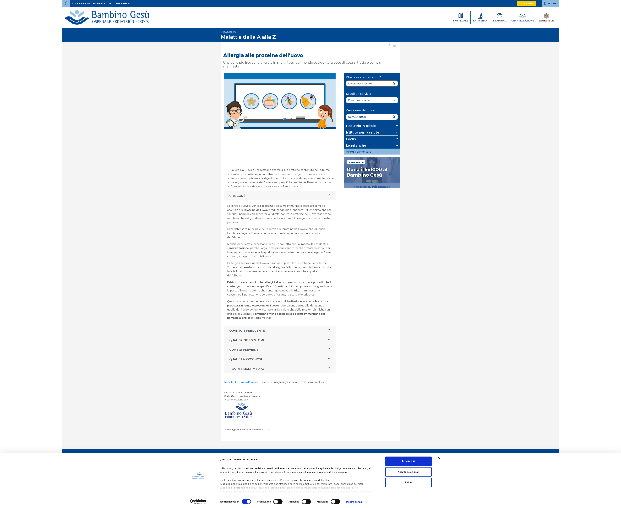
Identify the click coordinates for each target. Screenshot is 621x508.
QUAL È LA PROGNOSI (245, 359)
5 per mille (356, 162)
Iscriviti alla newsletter (238, 382)
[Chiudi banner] (439, 458)
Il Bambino (228, 32)
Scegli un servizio (358, 93)
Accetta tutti (408, 461)
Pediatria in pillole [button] (361, 126)
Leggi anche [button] (356, 145)
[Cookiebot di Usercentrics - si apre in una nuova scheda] (198, 501)
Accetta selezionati (408, 471)
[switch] (278, 501)
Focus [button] (351, 139)
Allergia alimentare (358, 151)
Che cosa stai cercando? (363, 77)
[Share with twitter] (394, 45)
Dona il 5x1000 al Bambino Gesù (367, 172)
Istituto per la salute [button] (362, 132)
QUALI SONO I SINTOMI (246, 340)
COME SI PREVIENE (243, 349)
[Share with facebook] (389, 45)
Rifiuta (408, 482)
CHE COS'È (237, 195)
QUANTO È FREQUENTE (247, 330)
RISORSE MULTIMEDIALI (247, 368)
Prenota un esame (359, 100)
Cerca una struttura (360, 110)
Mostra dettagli (354, 501)
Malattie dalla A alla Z (248, 37)
